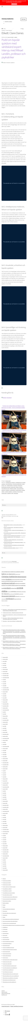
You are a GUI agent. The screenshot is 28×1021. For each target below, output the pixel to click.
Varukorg (7, 1014)
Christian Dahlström (7, 19)
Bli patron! (14, 4)
